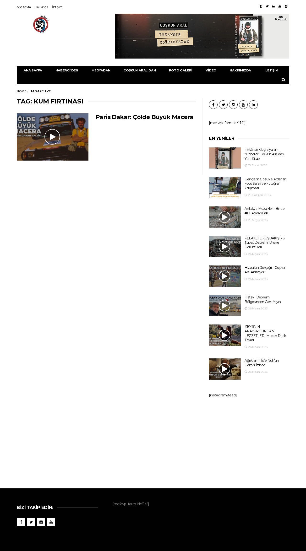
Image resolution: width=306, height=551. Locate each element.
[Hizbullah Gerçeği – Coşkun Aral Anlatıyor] (225, 276)
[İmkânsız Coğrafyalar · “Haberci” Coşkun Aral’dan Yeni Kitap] (225, 158)
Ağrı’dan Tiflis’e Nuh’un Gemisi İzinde (262, 362)
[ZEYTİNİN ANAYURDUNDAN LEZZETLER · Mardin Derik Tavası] (225, 335)
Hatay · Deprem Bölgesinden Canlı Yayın (263, 299)
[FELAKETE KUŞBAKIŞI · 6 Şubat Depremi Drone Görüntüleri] (225, 246)
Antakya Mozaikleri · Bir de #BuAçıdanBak (264, 210)
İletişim (57, 7)
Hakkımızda (240, 70)
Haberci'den (66, 70)
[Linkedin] (273, 6)
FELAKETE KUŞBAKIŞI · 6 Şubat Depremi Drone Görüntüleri (264, 242)
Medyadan (101, 70)
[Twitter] (267, 6)
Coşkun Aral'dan (140, 70)
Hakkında (41, 7)
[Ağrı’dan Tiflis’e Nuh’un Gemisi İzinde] (225, 369)
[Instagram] (286, 6)
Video (211, 70)
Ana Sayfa (24, 7)
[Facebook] (261, 6)
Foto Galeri (180, 70)
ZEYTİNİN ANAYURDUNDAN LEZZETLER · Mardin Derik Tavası (265, 333)
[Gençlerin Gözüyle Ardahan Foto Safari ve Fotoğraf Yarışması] (225, 187)
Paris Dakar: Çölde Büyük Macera (144, 116)
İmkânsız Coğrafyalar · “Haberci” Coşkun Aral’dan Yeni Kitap (264, 154)
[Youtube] (280, 6)
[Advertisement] (249, 440)
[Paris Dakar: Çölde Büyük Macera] (52, 137)
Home (21, 91)
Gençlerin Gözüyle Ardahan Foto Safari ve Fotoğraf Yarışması (265, 183)
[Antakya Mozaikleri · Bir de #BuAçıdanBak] (225, 217)
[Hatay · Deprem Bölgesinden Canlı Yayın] (225, 305)
